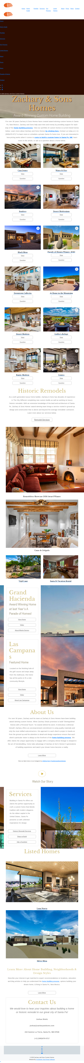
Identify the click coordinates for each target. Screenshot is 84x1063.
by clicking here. (52, 131)
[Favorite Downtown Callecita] (38, 269)
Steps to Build (22, 836)
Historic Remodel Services (22, 831)
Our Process (48, 9)
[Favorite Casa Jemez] (38, 146)
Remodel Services (42, 420)
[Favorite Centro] (76, 351)
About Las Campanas (22, 700)
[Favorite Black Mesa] (38, 228)
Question (23, 178)
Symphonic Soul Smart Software (45, 1059)
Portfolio (36, 8)
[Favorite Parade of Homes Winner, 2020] (76, 228)
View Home (22, 619)
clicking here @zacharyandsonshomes (54, 761)
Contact (77, 8)
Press (67, 8)
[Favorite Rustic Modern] (38, 351)
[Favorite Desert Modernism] (76, 187)
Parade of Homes (5, 74)
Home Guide (28, 9)
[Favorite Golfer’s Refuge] (76, 310)
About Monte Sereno (22, 630)
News (72, 8)
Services (42, 8)
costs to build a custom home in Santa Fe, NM (53, 137)
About (62, 8)
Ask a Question (22, 842)
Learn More (42, 755)
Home (23, 8)
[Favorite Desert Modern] (38, 310)
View (22, 174)
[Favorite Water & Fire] (76, 146)
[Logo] (12, 10)
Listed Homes (55, 9)
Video (22, 625)
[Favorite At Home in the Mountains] (76, 269)
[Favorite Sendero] (38, 187)
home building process (23, 128)
